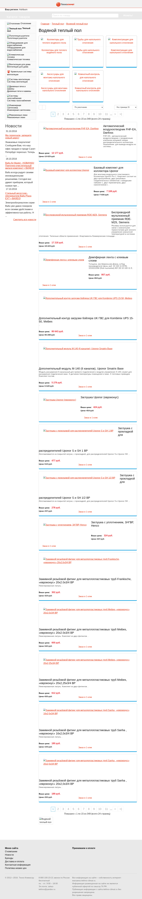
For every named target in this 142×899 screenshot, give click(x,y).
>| (121, 114)
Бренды (9, 858)
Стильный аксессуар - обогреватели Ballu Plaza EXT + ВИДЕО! (18, 196)
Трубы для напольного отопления (87, 51)
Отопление (26, 23)
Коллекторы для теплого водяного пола (54, 51)
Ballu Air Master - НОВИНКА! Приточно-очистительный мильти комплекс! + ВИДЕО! (19, 165)
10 (99, 114)
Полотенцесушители (17, 38)
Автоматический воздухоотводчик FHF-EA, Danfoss (120, 129)
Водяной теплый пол (77, 24)
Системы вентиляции (17, 81)
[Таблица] (44, 107)
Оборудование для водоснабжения (16, 48)
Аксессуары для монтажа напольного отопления (54, 89)
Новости (9, 855)
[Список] (40, 107)
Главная (45, 24)
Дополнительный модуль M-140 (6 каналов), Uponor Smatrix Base (81, 368)
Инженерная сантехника (18, 110)
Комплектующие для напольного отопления (121, 51)
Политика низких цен (15, 868)
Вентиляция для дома (17, 66)
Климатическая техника (18, 59)
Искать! (128, 15)
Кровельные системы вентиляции (19, 73)
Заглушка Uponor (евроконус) (100, 397)
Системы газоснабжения (19, 100)
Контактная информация (18, 865)
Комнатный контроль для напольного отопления (88, 89)
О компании (11, 851)
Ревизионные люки (16, 117)
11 (106, 114)
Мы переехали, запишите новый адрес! (18, 136)
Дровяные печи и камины (19, 91)
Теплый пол (18, 29)
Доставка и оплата (14, 861)
